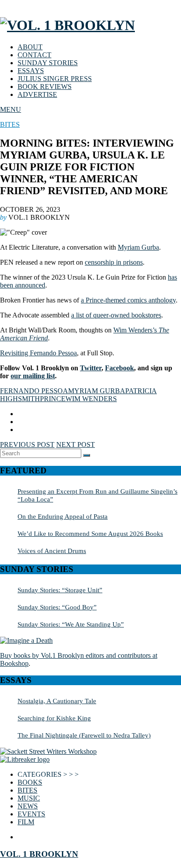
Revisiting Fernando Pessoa (38, 353)
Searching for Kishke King (54, 718)
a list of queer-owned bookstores (116, 315)
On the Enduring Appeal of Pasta (63, 516)
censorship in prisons (114, 262)
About (30, 47)
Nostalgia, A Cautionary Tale (57, 701)
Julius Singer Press (55, 78)
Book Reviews (45, 86)
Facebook (119, 368)
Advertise (37, 94)
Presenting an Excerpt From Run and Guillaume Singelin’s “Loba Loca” (97, 495)
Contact (34, 55)
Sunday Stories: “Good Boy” (57, 607)
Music (29, 798)
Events (31, 814)
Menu (10, 109)
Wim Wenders (91, 398)
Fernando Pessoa (34, 391)
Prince (52, 398)
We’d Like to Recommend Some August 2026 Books (90, 533)
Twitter (90, 368)
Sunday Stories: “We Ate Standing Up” (71, 624)
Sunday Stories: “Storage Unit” (60, 590)
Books (30, 782)
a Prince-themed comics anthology (128, 300)
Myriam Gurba (138, 247)
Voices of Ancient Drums (52, 550)
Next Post (75, 444)
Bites (10, 124)
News (28, 806)
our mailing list (33, 376)
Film (26, 822)
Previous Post (27, 444)
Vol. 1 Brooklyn (39, 854)
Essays (31, 70)
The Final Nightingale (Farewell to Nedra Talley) (84, 735)
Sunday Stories (48, 62)
